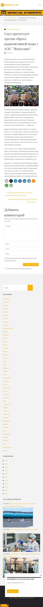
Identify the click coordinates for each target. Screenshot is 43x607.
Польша (5, 384)
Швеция (5, 437)
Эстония (5, 441)
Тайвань (5, 408)
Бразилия (5, 325)
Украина (5, 417)
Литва (5, 375)
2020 (6, 480)
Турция (5, 411)
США (4, 401)
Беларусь (5, 315)
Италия (5, 351)
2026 (6, 460)
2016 (6, 494)
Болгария (5, 322)
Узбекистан (6, 414)
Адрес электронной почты (15, 582)
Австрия (5, 305)
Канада (5, 358)
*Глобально (6, 299)
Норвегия (6, 381)
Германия (6, 335)
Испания (5, 348)
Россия (5, 391)
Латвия (5, 371)
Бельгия (5, 318)
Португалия (6, 388)
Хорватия (5, 427)
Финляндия (6, 421)
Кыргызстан (6, 368)
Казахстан (6, 355)
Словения (6, 398)
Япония (18, 29)
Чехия (4, 431)
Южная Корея (12, 18)
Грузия (5, 338)
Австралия (6, 302)
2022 (6, 474)
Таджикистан (7, 404)
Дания (5, 342)
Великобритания (8, 328)
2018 (6, 487)
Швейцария (6, 434)
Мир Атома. (30, 598)
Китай (5, 361)
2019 (6, 484)
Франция (5, 424)
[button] (6, 181)
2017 (6, 490)
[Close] (41, 575)
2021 (6, 477)
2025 (6, 464)
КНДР (5, 365)
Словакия (6, 394)
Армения (5, 312)
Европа (5, 345)
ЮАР (4, 444)
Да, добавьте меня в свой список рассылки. (20, 268)
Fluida (15, 598)
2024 (6, 467)
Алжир (5, 309)
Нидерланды (6, 378)
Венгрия (5, 332)
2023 (6, 470)
